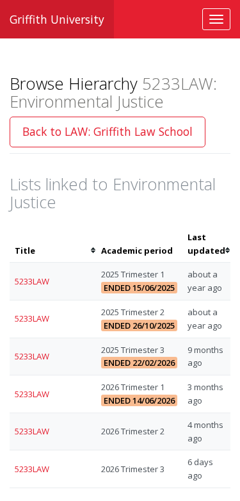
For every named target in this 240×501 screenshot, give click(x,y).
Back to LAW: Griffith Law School (107, 131)
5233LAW (32, 281)
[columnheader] (53, 244)
